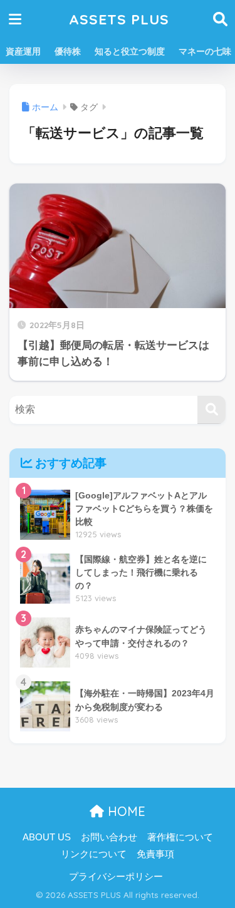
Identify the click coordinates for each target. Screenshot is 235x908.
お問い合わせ (109, 837)
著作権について (180, 837)
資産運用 (23, 51)
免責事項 (155, 854)
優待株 (68, 51)
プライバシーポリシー (116, 877)
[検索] (211, 410)
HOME (124, 811)
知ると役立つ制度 (130, 51)
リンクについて (94, 854)
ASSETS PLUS (119, 19)
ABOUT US (47, 837)
